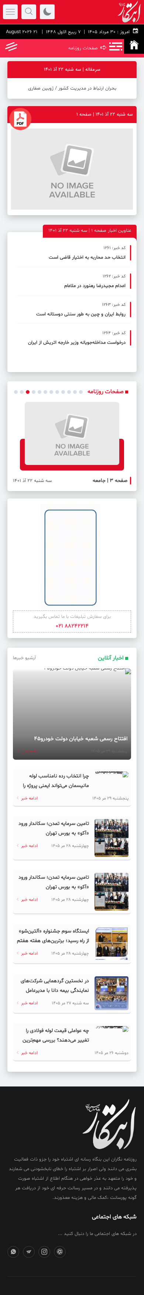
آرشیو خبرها (24, 658)
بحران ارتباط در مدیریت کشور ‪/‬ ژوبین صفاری (72, 88)
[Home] (134, 46)
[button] (16, 392)
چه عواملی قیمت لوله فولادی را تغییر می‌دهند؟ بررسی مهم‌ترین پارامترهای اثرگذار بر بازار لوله (56, 1040)
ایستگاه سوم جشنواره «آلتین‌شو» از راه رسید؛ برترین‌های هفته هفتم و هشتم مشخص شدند (53, 941)
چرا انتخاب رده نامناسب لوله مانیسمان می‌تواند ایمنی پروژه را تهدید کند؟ (56, 786)
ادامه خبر (30, 751)
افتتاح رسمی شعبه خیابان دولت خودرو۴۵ (80, 739)
